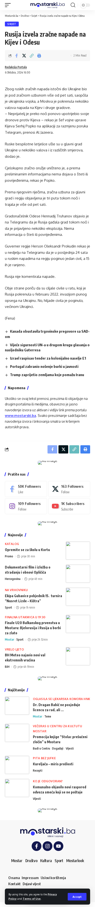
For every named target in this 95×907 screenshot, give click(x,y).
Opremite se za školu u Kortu (27, 550)
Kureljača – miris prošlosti (53, 764)
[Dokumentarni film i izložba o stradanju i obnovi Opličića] (78, 574)
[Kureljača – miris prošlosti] (17, 765)
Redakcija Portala (16, 67)
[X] (69, 489)
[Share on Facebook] (16, 55)
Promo (9, 556)
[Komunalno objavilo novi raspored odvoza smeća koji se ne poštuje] (17, 788)
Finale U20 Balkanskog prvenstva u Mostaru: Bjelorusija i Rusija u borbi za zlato (33, 628)
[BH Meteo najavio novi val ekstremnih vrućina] (78, 656)
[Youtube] (69, 506)
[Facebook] (26, 489)
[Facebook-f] (36, 846)
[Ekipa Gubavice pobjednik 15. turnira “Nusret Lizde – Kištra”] (78, 597)
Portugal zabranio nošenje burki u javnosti (44, 366)
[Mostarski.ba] (47, 5)
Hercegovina (12, 579)
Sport (8, 607)
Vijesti (70, 748)
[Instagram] (26, 506)
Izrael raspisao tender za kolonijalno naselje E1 (48, 358)
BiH (7, 666)
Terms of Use (32, 898)
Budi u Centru (41, 748)
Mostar (9, 639)
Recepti (37, 770)
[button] (77, 896)
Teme (47, 716)
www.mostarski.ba (20, 415)
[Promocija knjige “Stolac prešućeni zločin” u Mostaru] (17, 733)
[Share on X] (24, 55)
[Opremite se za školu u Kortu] (78, 551)
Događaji (57, 748)
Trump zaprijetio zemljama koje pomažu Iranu (47, 374)
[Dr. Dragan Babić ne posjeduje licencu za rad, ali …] (17, 706)
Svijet (11, 24)
